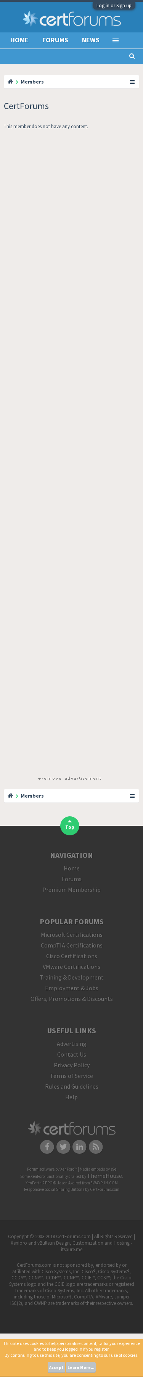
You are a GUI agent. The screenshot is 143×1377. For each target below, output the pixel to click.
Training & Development (72, 977)
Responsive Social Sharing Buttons (54, 1189)
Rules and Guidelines (71, 1086)
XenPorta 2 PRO (39, 1183)
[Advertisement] (69, 454)
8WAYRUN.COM (104, 1183)
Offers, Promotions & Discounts (72, 998)
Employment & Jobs (71, 988)
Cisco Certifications (71, 956)
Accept (56, 1367)
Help (71, 1097)
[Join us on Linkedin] (80, 1146)
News (91, 39)
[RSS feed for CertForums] (96, 1146)
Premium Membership (71, 889)
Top (69, 827)
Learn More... (80, 1367)
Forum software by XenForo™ (52, 1169)
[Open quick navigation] (132, 81)
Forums (55, 39)
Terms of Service (71, 1075)
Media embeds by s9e (98, 1169)
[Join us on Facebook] (47, 1146)
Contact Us (71, 1054)
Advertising (72, 1043)
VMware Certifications (71, 966)
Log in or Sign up (114, 5)
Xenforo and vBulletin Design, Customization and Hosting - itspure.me (71, 1246)
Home (19, 39)
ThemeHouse (104, 1175)
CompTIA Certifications (72, 945)
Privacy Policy (72, 1065)
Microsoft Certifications (72, 934)
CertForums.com (104, 1189)
